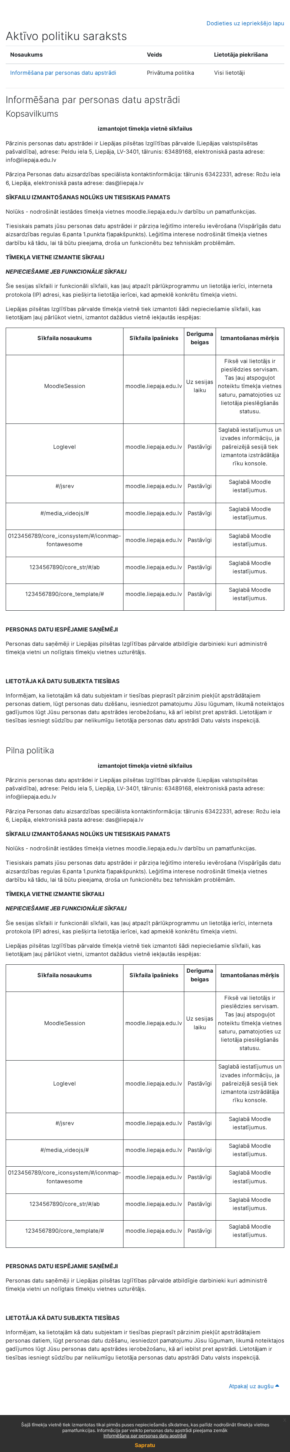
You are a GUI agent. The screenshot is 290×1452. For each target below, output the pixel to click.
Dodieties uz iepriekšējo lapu (245, 23)
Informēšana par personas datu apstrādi (63, 72)
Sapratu (145, 1445)
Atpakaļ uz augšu (252, 1386)
